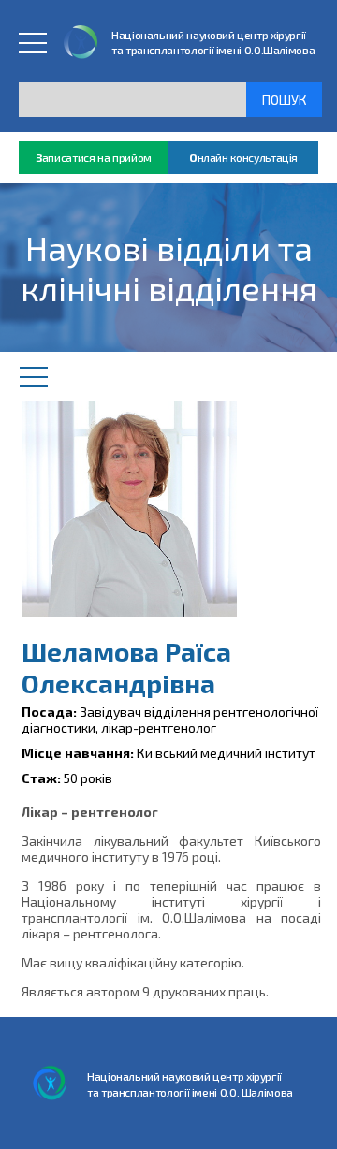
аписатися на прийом (94, 157)
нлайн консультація (243, 157)
